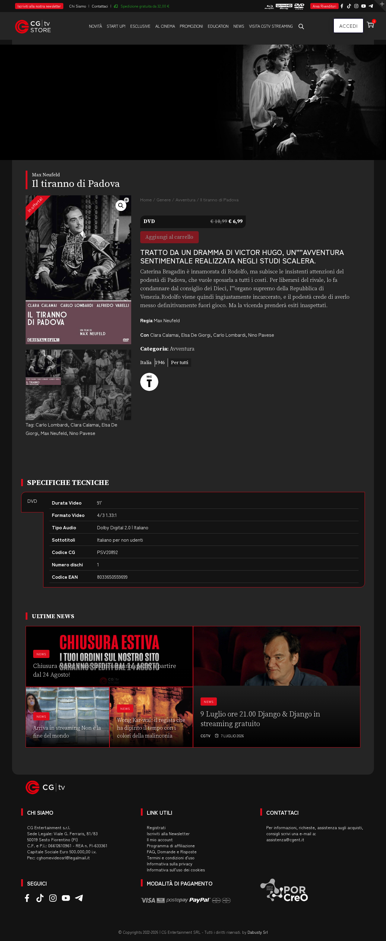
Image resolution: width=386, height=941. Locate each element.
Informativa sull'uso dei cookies (176, 870)
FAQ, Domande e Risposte (172, 851)
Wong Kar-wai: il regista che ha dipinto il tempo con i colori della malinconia (151, 728)
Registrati (156, 827)
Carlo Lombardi (52, 424)
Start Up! (116, 26)
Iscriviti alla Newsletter (168, 833)
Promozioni (191, 26)
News (238, 26)
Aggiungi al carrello (169, 237)
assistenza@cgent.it (285, 839)
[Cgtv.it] (33, 25)
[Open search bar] (301, 26)
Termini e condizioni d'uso (171, 857)
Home (146, 199)
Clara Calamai (85, 424)
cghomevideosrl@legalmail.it (63, 857)
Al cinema (165, 26)
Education (218, 26)
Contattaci (100, 5)
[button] (120, 205)
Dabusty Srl (258, 932)
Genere (164, 199)
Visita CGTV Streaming (271, 26)
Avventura (185, 199)
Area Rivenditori (324, 6)
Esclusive (140, 26)
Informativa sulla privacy (169, 864)
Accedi (348, 25)
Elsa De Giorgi (195, 334)
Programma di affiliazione (171, 845)
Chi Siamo (77, 5)
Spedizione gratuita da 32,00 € (145, 5)
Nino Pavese (82, 432)
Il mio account (160, 839)
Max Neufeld (54, 432)
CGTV (205, 735)
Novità (95, 26)
